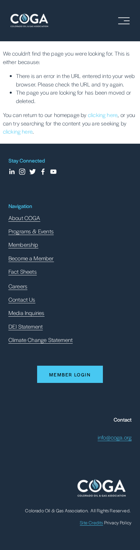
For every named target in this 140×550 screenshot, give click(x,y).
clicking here (103, 115)
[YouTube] (53, 171)
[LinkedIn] (11, 171)
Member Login (70, 374)
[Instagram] (22, 171)
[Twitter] (32, 171)
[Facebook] (43, 171)
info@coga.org (115, 437)
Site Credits (91, 522)
